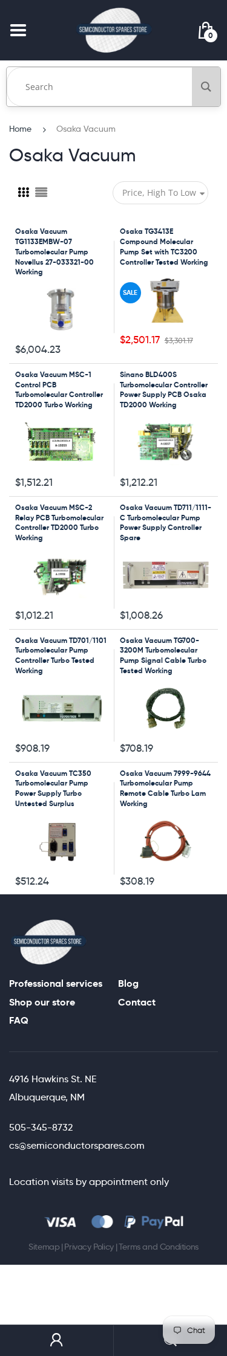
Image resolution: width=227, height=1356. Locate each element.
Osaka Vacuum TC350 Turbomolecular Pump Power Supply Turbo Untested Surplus (53, 788)
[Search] (206, 86)
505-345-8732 (41, 1127)
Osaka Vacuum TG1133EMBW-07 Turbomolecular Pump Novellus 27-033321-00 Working (54, 251)
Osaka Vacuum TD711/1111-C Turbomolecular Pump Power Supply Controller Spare (165, 522)
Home (20, 128)
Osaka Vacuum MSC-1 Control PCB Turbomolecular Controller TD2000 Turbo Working (59, 389)
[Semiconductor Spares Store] (113, 30)
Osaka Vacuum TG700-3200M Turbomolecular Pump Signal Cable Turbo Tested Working (163, 655)
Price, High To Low (159, 192)
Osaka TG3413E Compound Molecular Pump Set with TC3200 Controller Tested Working (164, 246)
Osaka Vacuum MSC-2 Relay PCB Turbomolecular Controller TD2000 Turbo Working (59, 522)
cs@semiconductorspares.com (77, 1145)
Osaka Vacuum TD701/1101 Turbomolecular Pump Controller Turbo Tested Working (61, 655)
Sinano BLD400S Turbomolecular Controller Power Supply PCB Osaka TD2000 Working (164, 389)
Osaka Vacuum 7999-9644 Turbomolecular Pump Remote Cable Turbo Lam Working (165, 788)
